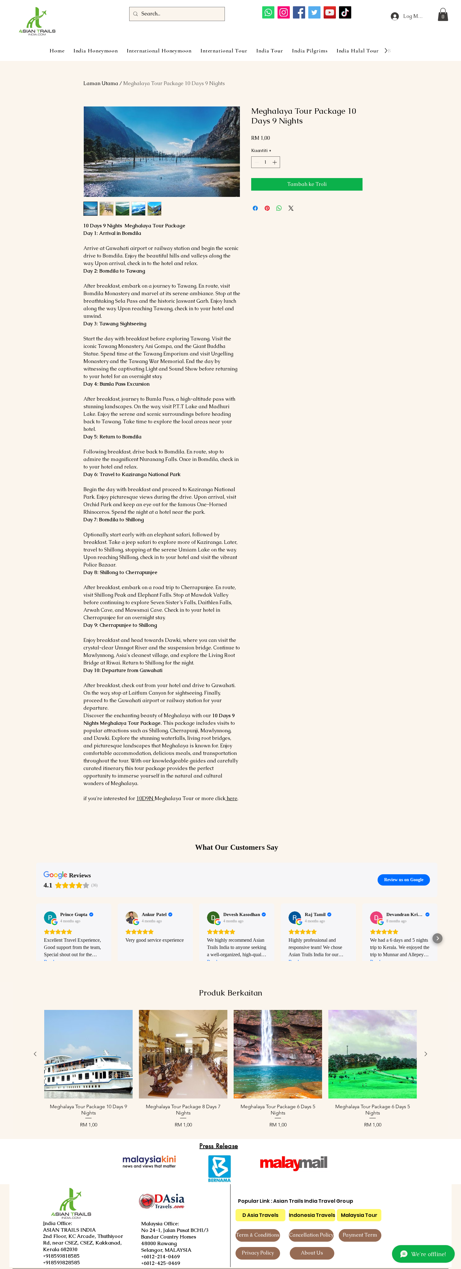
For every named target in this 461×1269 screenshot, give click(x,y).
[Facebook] (299, 12)
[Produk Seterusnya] (426, 1054)
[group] (230, 1069)
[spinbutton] (265, 162)
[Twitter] (314, 12)
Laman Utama (100, 83)
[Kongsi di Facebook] (255, 208)
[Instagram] (284, 12)
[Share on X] (291, 208)
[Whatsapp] (268, 12)
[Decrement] (256, 162)
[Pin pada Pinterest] (267, 208)
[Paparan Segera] (88, 1054)
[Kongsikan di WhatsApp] (279, 208)
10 (144, 798)
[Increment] (275, 162)
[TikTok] (345, 12)
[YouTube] (330, 12)
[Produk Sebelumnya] (35, 1054)
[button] (442, 14)
